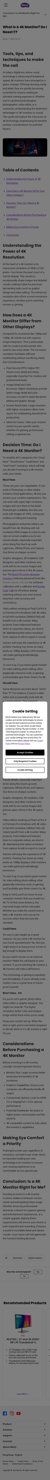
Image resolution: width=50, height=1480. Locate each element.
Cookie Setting (25, 770)
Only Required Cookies (25, 761)
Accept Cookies (25, 752)
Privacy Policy (24, 743)
